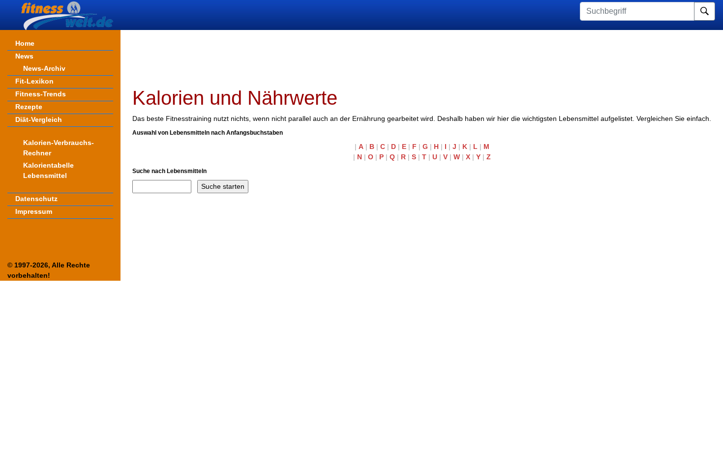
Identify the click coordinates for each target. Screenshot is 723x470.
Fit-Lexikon (34, 81)
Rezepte (28, 107)
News (24, 56)
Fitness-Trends (40, 94)
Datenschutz (36, 199)
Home (24, 43)
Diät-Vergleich (38, 119)
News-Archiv (44, 68)
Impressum (33, 211)
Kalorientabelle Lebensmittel (48, 170)
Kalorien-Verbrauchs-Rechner (58, 148)
